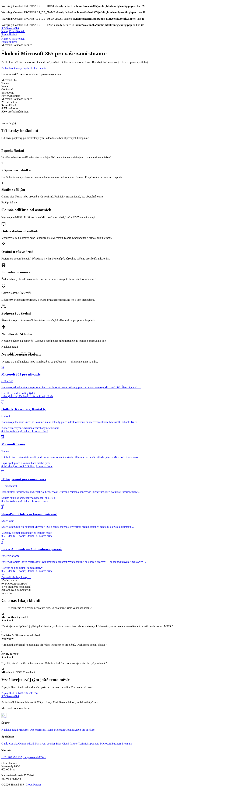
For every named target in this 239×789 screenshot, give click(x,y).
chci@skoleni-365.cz (34, 757)
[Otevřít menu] (2, 36)
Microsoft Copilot (64, 729)
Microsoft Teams (44, 729)
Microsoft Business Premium (116, 743)
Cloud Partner (70, 743)
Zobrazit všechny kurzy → (16, 577)
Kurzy (4, 31)
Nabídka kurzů (9, 729)
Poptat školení (9, 34)
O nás (12, 31)
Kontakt (20, 31)
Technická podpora (88, 743)
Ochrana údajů (26, 743)
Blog (58, 743)
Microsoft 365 (26, 729)
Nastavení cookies (45, 743)
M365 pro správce (84, 729)
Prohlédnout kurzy (11, 68)
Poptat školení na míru (35, 68)
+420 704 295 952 (28, 693)
